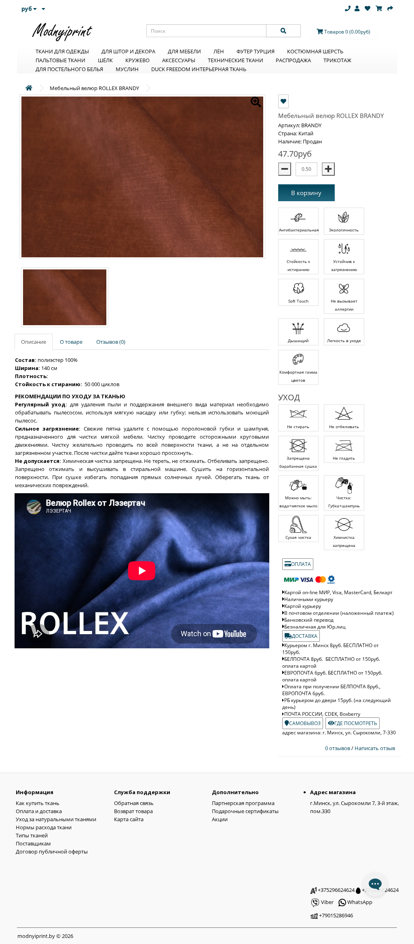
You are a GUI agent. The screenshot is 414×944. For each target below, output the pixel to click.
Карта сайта (129, 819)
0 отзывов (338, 748)
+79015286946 (335, 915)
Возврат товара (133, 811)
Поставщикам (33, 843)
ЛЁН (218, 51)
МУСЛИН (127, 69)
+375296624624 (336, 890)
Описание (33, 341)
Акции (220, 819)
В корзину (306, 193)
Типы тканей (32, 835)
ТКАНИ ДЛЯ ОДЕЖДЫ (62, 51)
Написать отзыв (375, 748)
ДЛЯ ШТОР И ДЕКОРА (128, 51)
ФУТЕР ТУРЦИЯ (256, 51)
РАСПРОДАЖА (293, 60)
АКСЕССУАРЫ (178, 60)
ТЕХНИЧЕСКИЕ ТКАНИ (235, 60)
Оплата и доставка (39, 811)
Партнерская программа (243, 803)
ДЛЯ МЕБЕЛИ (184, 51)
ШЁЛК (105, 60)
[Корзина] (379, 8)
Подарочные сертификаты (245, 811)
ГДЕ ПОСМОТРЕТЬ (355, 723)
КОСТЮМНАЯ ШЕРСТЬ (315, 51)
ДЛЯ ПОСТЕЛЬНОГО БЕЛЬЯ (69, 69)
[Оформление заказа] (390, 8)
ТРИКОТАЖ (337, 60)
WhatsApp (359, 902)
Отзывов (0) (110, 341)
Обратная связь (134, 803)
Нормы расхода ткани (44, 827)
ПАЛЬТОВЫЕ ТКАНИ (60, 60)
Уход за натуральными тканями (56, 819)
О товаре (71, 341)
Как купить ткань (37, 803)
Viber (327, 902)
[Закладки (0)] (367, 8)
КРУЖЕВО (137, 60)
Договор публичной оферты (52, 851)
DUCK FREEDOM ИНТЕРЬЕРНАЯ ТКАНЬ (198, 69)
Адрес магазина (333, 792)
